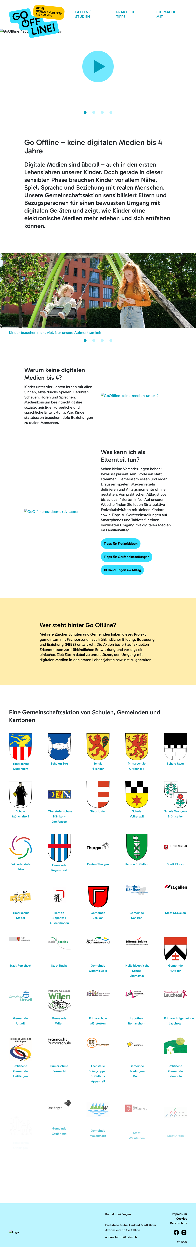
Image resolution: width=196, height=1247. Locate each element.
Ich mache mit (166, 14)
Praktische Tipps (126, 14)
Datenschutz (178, 1223)
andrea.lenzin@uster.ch (121, 1237)
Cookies (181, 1218)
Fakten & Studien (83, 14)
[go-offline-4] (37, 21)
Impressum (179, 1214)
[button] (85, 112)
